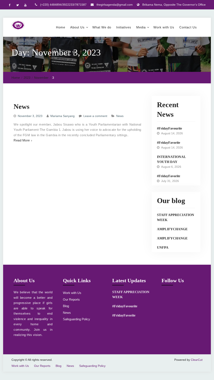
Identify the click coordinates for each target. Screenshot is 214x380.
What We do (101, 27)
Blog (66, 306)
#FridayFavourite (169, 128)
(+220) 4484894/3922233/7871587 (63, 4)
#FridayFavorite (168, 142)
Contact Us (188, 27)
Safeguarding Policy (76, 319)
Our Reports (71, 299)
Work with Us (163, 27)
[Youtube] (25, 5)
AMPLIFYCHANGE (172, 229)
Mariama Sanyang (62, 116)
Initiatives (123, 27)
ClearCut (197, 359)
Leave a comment (95, 116)
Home (60, 27)
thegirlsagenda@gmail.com (115, 4)
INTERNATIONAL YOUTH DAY (171, 159)
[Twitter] (17, 5)
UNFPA (162, 247)
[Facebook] (9, 5)
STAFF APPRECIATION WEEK (175, 217)
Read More (22, 140)
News (21, 106)
